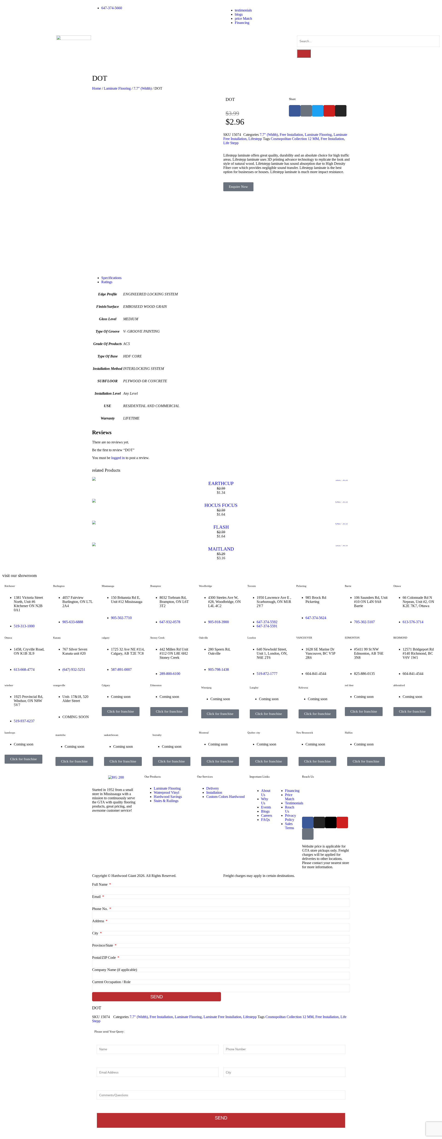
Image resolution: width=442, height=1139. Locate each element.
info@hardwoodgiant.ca (345, 804)
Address (98, 921)
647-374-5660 (335, 789)
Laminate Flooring (117, 88)
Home (96, 88)
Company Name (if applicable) (114, 970)
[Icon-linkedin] (308, 834)
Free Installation (291, 135)
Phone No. (100, 909)
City (95, 933)
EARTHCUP (221, 483)
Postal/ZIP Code (104, 957)
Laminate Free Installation (222, 1017)
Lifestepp (255, 139)
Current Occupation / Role (111, 982)
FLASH (221, 527)
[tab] (225, 278)
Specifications (111, 278)
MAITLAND (221, 549)
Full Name (100, 884)
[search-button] (304, 53)
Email (97, 897)
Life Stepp (230, 143)
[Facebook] (308, 822)
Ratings (106, 282)
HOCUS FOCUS (221, 505)
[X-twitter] (331, 822)
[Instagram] (319, 822)
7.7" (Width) (143, 88)
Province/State (103, 945)
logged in (118, 458)
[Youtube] (342, 822)
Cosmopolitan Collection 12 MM (295, 139)
